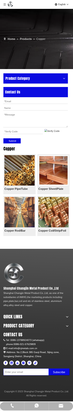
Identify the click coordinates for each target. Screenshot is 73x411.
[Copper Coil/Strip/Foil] (53, 211)
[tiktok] (35, 363)
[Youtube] (17, 363)
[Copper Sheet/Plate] (53, 170)
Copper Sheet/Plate (50, 188)
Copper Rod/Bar (14, 230)
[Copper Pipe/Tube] (19, 170)
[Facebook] (5, 363)
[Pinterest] (29, 363)
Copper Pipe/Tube (16, 188)
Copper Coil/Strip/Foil (52, 230)
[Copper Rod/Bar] (19, 211)
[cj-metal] (34, 273)
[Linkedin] (11, 363)
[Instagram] (23, 363)
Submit (12, 141)
